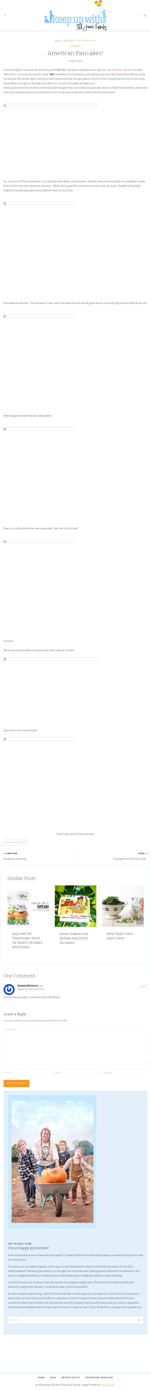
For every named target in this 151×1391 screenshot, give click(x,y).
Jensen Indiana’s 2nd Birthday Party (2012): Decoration (74, 938)
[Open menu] (144, 15)
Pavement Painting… (16, 856)
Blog (53, 1378)
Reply (142, 986)
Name (9, 1072)
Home (41, 1378)
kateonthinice (28, 985)
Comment (11, 1029)
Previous (11, 921)
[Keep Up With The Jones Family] (75, 15)
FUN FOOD (75, 46)
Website (107, 1072)
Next (140, 921)
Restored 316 (107, 1384)
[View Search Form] (5, 15)
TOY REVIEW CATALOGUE (99, 1378)
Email (58, 1072)
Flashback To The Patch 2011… (130, 856)
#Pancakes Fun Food (15, 842)
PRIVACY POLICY (70, 1378)
